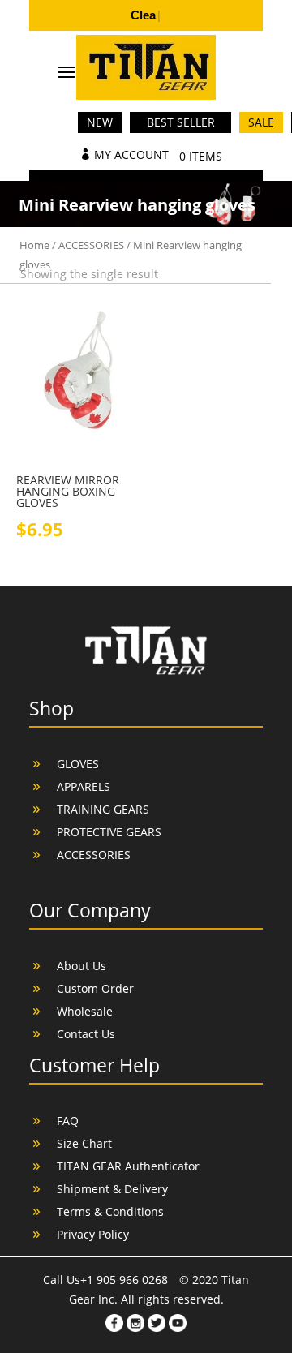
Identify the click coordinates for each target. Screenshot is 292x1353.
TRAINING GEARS (103, 809)
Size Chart (84, 1143)
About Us (81, 965)
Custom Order (95, 988)
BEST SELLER (181, 122)
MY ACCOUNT (131, 154)
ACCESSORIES (91, 245)
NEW (100, 122)
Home (34, 245)
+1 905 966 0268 (125, 1279)
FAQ (68, 1120)
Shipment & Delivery (112, 1188)
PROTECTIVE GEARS (109, 832)
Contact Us (86, 1034)
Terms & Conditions (110, 1211)
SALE (261, 122)
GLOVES (78, 763)
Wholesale (85, 1011)
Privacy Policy (93, 1234)
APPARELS (83, 786)
